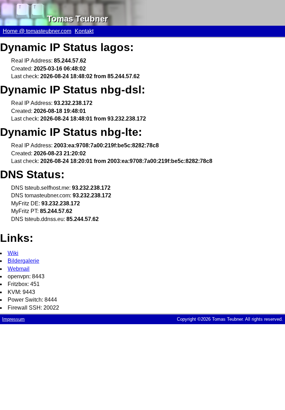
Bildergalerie (23, 261)
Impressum (13, 319)
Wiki (13, 253)
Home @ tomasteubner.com (37, 31)
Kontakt (84, 31)
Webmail (19, 269)
